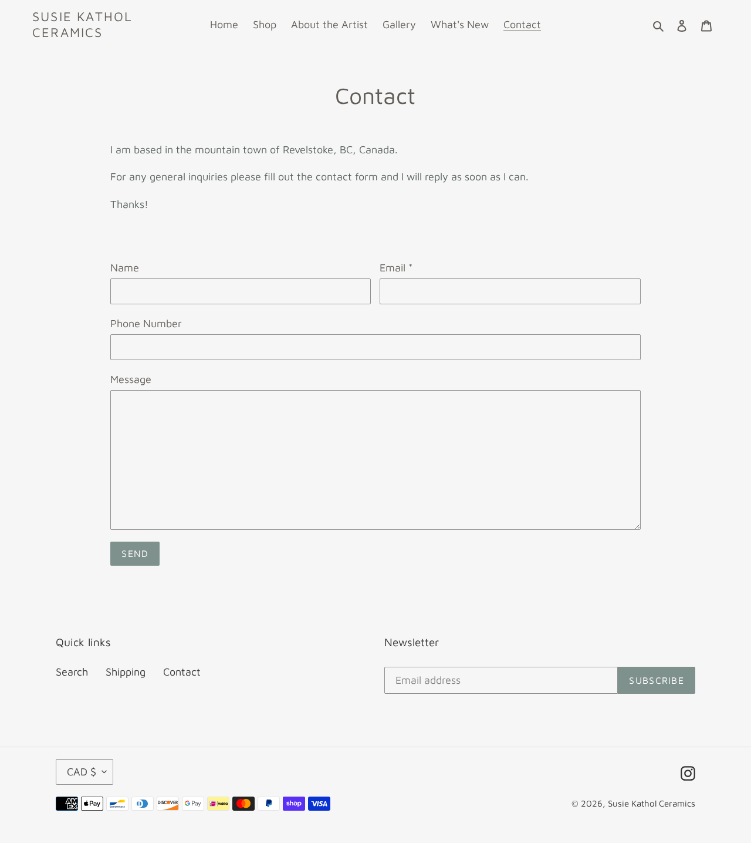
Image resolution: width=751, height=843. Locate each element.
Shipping (126, 672)
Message (130, 379)
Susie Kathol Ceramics (82, 24)
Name (124, 267)
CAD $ (81, 771)
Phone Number (146, 323)
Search (72, 672)
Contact (182, 672)
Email (396, 267)
